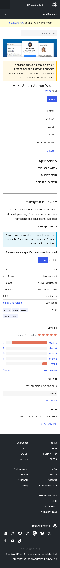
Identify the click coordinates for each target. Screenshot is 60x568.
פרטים (50, 110)
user (15, 316)
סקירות (50, 118)
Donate (22, 479)
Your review (50, 370)
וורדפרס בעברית (41, 525)
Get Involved (21, 469)
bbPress (50, 506)
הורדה (52, 99)
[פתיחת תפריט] (5, 4)
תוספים (24, 453)
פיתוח (51, 134)
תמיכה (50, 150)
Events (24, 474)
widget (7, 316)
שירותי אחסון (50, 453)
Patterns (23, 459)
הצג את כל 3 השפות (12, 303)
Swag (23, 485)
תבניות (24, 448)
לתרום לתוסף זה (48, 423)
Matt (52, 501)
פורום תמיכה (50, 400)
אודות (54, 442)
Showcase (22, 442)
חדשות (53, 448)
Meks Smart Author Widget (34, 86)
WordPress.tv (48, 485)
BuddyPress (48, 511)
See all (6, 370)
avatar (15, 310)
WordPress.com (46, 495)
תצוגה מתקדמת (45, 142)
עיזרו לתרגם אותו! (16, 22)
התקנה (50, 126)
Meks (48, 90)
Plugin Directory (49, 14)
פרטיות (53, 459)
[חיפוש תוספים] (24, 33)
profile (7, 310)
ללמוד (54, 469)
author (24, 310)
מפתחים (52, 479)
